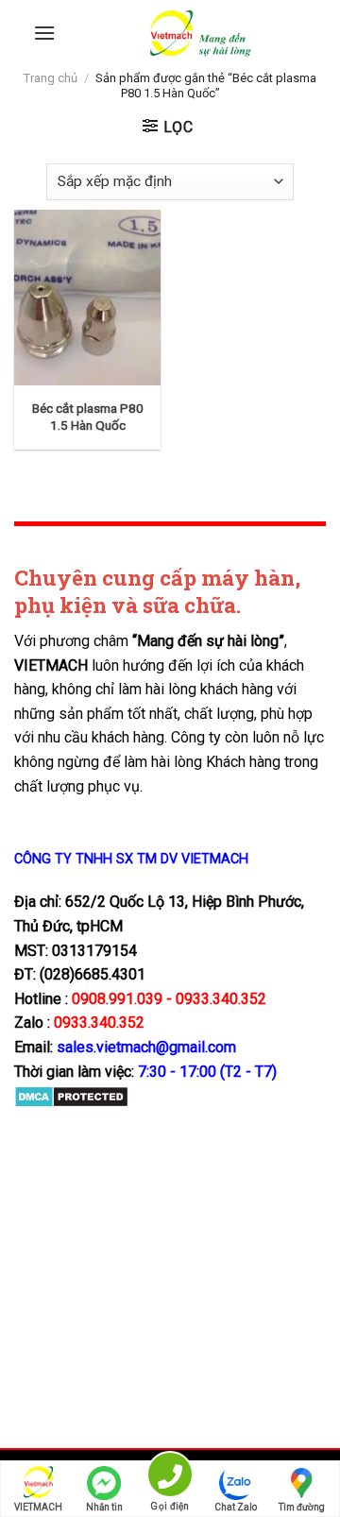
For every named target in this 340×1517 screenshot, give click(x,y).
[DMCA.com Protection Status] (71, 1096)
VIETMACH (38, 1507)
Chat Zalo (235, 1507)
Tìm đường (302, 1507)
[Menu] (44, 32)
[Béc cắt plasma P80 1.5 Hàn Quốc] (87, 297)
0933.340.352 (99, 1022)
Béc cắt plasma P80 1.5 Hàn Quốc (88, 417)
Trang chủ (50, 78)
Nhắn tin (104, 1507)
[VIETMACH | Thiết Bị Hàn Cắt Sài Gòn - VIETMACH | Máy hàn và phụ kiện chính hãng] (200, 33)
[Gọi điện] (170, 1478)
